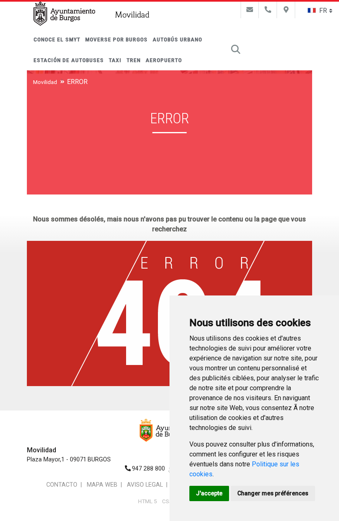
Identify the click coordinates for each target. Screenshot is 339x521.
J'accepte (209, 493)
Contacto (61, 484)
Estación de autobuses (68, 60)
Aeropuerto (164, 60)
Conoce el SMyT (56, 39)
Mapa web (102, 484)
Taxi (115, 60)
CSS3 (169, 501)
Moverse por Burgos (116, 39)
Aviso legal (145, 484)
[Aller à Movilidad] (132, 15)
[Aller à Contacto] (249, 10)
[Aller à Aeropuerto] (286, 10)
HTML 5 (147, 501)
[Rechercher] (235, 49)
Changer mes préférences (272, 493)
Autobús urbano (177, 39)
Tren (134, 60)
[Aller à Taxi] (268, 10)
